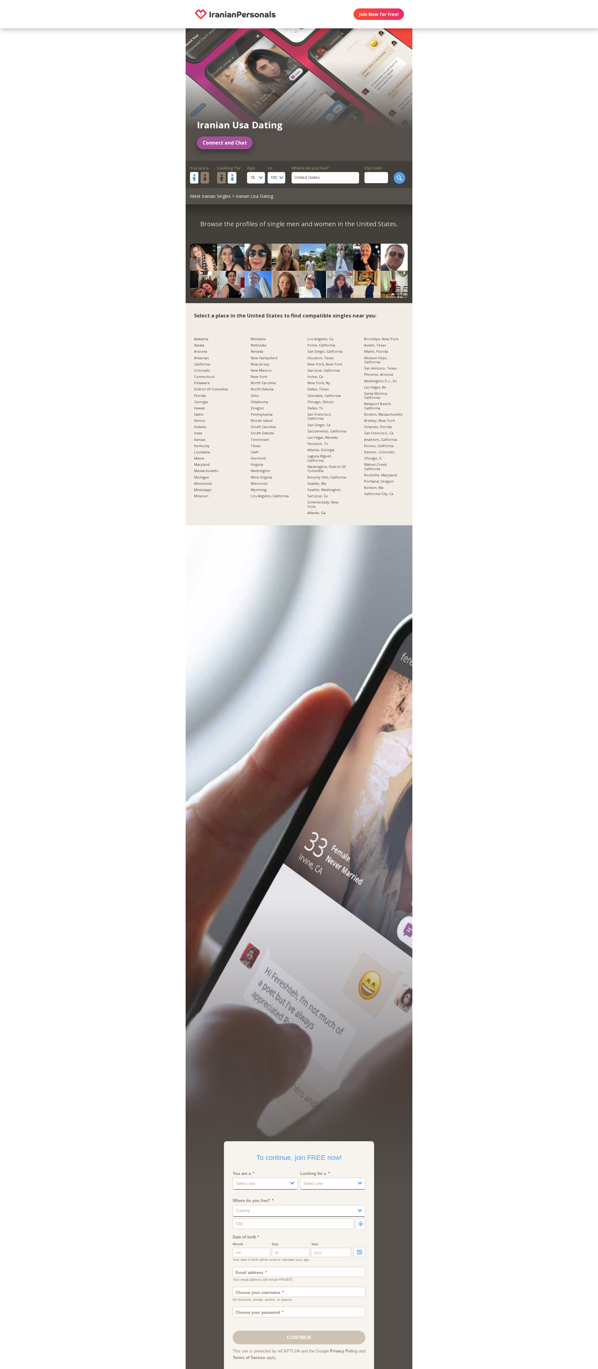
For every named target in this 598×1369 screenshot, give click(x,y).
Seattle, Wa (316, 483)
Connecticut (204, 376)
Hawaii (199, 408)
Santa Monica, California (376, 395)
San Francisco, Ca (378, 433)
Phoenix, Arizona (378, 374)
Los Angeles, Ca (320, 339)
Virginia (257, 464)
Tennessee (260, 439)
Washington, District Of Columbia (326, 469)
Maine (199, 458)
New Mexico (261, 370)
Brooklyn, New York (381, 339)
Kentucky (202, 446)
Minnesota (203, 483)
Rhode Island (262, 420)
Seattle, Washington (324, 490)
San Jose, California (323, 370)
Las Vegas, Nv (375, 387)
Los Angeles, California (270, 496)
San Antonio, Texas (380, 368)
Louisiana (202, 452)
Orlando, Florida (378, 427)
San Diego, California (325, 351)
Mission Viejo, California (375, 360)
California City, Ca (378, 494)
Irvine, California (321, 345)
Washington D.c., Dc (380, 381)
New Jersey (260, 364)
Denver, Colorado (379, 452)
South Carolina (263, 427)
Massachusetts (206, 471)
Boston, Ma (373, 487)
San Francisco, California (319, 416)
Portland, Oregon (379, 481)
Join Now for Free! (379, 14)
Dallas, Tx (315, 408)
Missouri (201, 496)
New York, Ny (318, 383)
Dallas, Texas (318, 389)
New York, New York (324, 364)
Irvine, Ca (315, 376)
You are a (199, 168)
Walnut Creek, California (375, 466)
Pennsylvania (262, 414)
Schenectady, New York (323, 504)
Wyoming (259, 490)
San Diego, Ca (318, 425)
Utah (255, 452)
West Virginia (261, 477)
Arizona (200, 351)
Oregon (257, 408)
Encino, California (379, 446)
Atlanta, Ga (316, 513)
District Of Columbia (211, 389)
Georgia (201, 402)
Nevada (257, 351)
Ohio (255, 396)
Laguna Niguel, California (319, 458)
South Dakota (262, 433)
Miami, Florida (376, 351)
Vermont (258, 458)
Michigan (201, 477)
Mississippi (202, 490)
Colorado (202, 370)
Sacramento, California (326, 431)
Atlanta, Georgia (321, 450)
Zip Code (373, 168)
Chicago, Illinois (320, 402)
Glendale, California (324, 396)
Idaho (199, 414)
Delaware (202, 383)
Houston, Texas (320, 358)
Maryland (202, 464)
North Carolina (263, 383)
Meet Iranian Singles (210, 196)
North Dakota (262, 389)
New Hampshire (264, 358)
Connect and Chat (225, 143)
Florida (200, 396)
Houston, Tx (317, 443)
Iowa (198, 433)
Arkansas (201, 358)
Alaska (199, 345)
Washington (260, 471)
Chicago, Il (372, 458)
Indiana (200, 427)
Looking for (229, 168)
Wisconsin (259, 483)
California (202, 364)
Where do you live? (310, 168)
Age (251, 168)
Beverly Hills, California (326, 477)
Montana (258, 339)
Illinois (199, 420)
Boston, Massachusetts (383, 414)
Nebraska (258, 345)
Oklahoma (259, 402)
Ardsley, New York (379, 420)
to (270, 168)
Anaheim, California (380, 439)
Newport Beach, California (378, 406)
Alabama (201, 339)
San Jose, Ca (317, 496)
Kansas (199, 439)
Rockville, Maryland (380, 475)
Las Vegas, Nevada (322, 437)
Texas (255, 446)
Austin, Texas (375, 345)
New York (259, 376)
